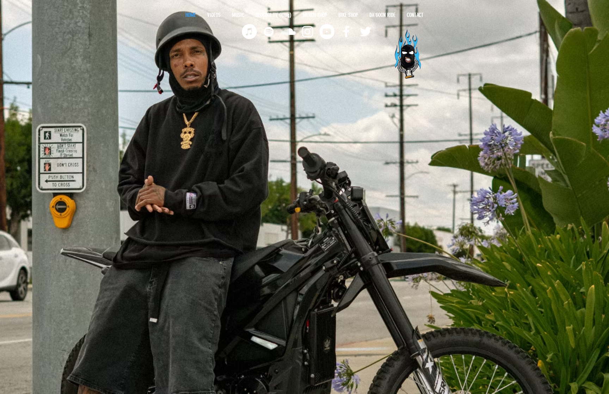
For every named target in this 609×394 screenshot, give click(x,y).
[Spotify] (268, 31)
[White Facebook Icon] (346, 31)
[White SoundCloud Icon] (288, 31)
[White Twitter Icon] (365, 31)
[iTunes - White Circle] (249, 31)
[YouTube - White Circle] (326, 31)
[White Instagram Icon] (307, 31)
